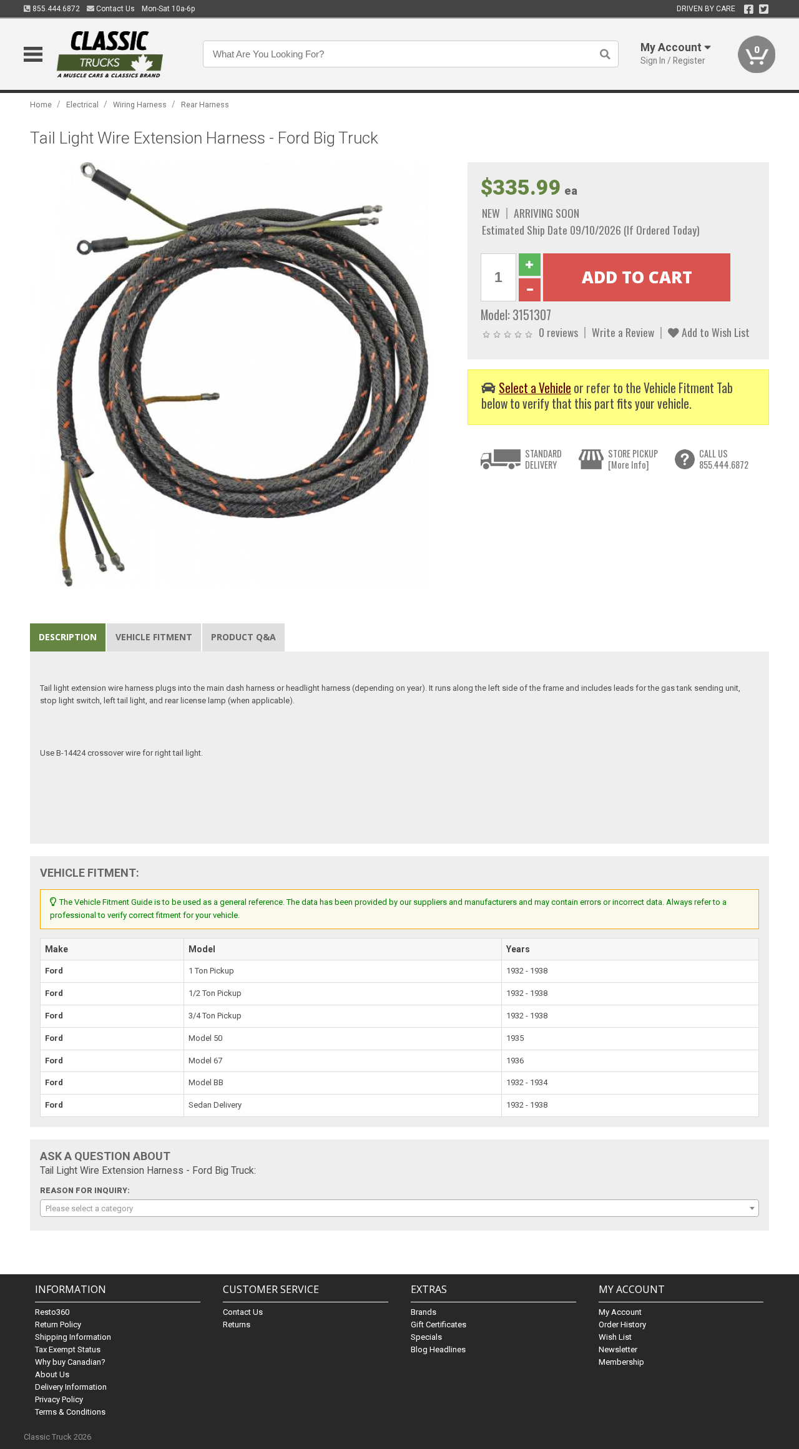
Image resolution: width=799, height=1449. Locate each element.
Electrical (82, 104)
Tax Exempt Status (67, 1349)
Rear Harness (205, 104)
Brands (423, 1312)
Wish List (615, 1337)
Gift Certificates (438, 1324)
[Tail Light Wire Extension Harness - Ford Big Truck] (242, 374)
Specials (426, 1337)
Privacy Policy (59, 1399)
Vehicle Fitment (153, 637)
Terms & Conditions (70, 1412)
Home (41, 104)
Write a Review (623, 332)
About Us (52, 1374)
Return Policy (58, 1324)
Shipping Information (73, 1337)
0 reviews (558, 332)
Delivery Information (71, 1387)
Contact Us (114, 8)
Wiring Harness (140, 104)
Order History (622, 1324)
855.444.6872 (55, 8)
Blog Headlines (438, 1349)
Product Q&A (243, 637)
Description (68, 637)
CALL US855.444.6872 (723, 459)
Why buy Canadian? (70, 1362)
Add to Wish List (714, 332)
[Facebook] (748, 9)
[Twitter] (763, 9)
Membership (621, 1362)
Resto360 (52, 1312)
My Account (620, 1312)
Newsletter (618, 1349)
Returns (236, 1324)
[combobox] (399, 1208)
